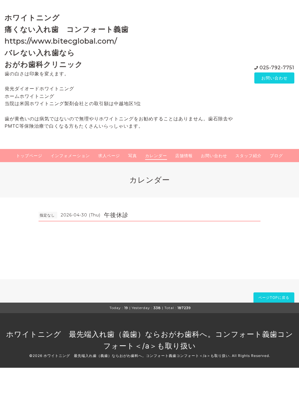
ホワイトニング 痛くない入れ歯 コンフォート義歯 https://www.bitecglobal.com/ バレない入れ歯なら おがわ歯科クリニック (70, 41)
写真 (132, 155)
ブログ (276, 155)
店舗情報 (184, 155)
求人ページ (109, 155)
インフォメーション (70, 155)
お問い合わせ (274, 77)
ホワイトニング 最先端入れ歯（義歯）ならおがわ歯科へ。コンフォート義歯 (141, 334)
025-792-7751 (277, 67)
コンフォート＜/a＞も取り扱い (203, 355)
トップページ (29, 155)
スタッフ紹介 (248, 155)
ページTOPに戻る (273, 297)
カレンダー (156, 155)
